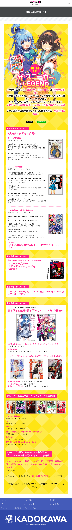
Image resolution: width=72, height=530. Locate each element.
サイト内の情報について (55, 504)
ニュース (3, 500)
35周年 (2, 504)
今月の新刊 (51, 500)
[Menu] (2, 3)
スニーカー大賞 (29, 504)
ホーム (36, 19)
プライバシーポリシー (31, 508)
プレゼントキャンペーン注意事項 (10, 508)
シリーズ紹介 (28, 500)
